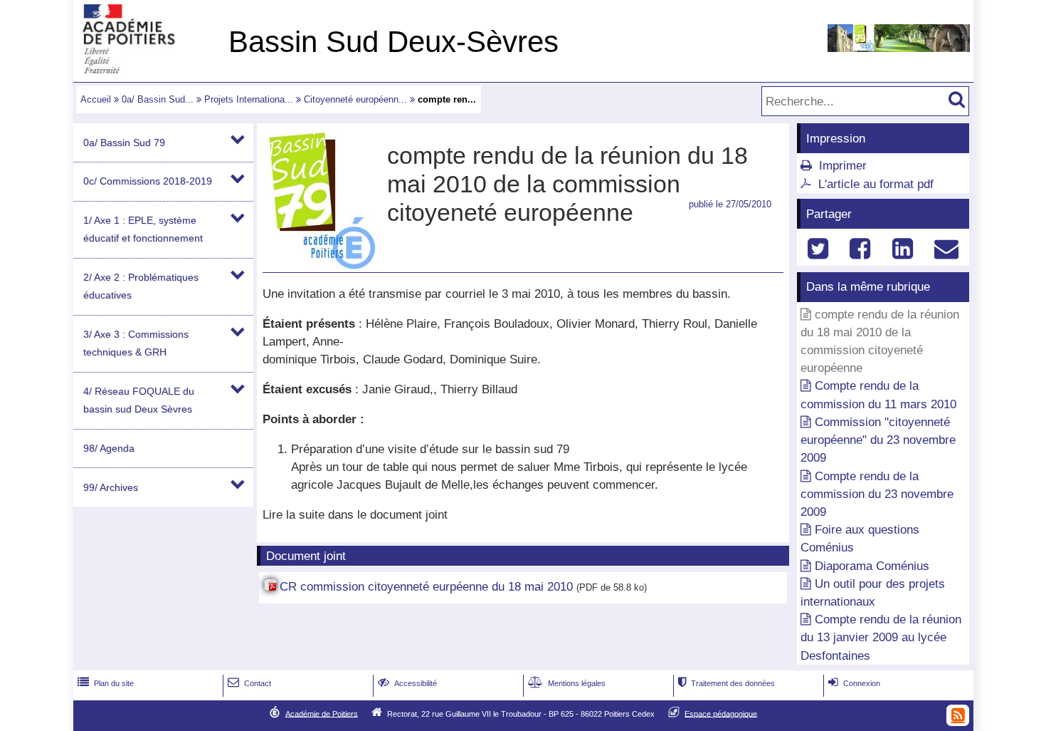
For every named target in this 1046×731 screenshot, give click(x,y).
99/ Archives (110, 487)
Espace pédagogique (721, 713)
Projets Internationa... (248, 99)
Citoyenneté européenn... (355, 99)
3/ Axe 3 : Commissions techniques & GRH (136, 343)
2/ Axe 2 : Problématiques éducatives (141, 286)
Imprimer (843, 165)
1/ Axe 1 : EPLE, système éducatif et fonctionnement (143, 229)
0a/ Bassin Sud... (158, 99)
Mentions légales (567, 683)
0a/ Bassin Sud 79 (124, 142)
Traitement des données (726, 683)
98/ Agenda (108, 448)
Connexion (854, 683)
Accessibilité (407, 683)
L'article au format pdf (876, 184)
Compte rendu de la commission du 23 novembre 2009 (877, 494)
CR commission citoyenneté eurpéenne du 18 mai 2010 (426, 586)
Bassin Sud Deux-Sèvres (393, 41)
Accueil (95, 99)
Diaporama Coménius (872, 566)
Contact (249, 683)
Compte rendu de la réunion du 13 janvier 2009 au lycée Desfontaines (881, 637)
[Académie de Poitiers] (148, 69)
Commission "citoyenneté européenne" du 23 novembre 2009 (878, 440)
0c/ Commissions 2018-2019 (147, 181)
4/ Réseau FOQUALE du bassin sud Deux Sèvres (138, 400)
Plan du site (106, 683)
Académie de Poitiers (321, 713)
